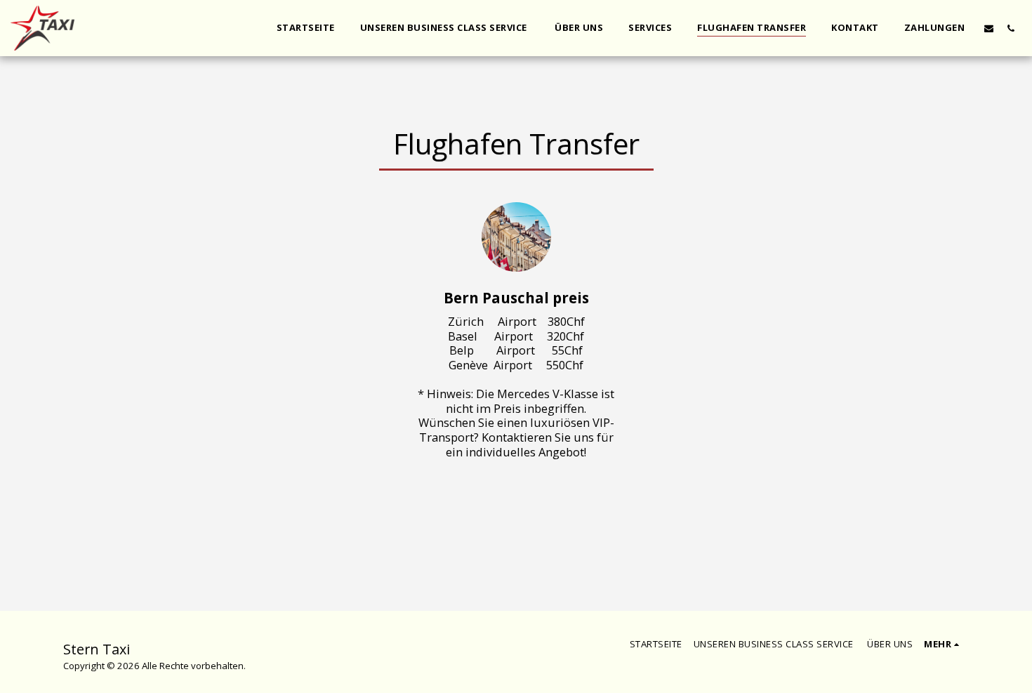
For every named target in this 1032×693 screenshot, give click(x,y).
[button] (989, 28)
